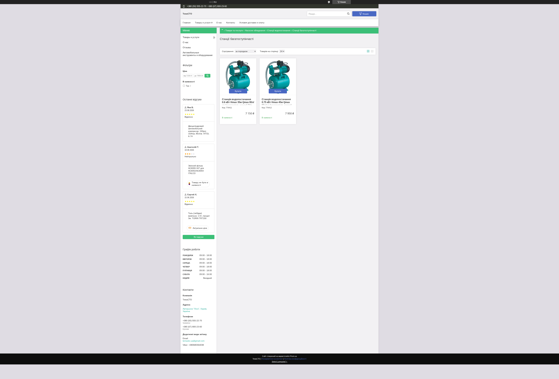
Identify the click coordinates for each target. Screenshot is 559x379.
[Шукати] (348, 13)
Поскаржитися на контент (272, 359)
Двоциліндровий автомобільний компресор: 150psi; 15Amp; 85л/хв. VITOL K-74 (198, 131)
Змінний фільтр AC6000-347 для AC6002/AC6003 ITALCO (196, 170)
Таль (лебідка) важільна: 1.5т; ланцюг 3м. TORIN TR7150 (199, 215)
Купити (238, 91)
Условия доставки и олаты (251, 22)
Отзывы (187, 47)
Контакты (230, 22)
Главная (187, 22)
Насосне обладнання (255, 30)
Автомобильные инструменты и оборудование (198, 54)
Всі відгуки (199, 237)
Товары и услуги (202, 22)
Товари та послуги (234, 30)
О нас (219, 22)
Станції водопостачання (278, 30)
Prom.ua (293, 356)
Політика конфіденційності (295, 359)
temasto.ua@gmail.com (194, 341)
